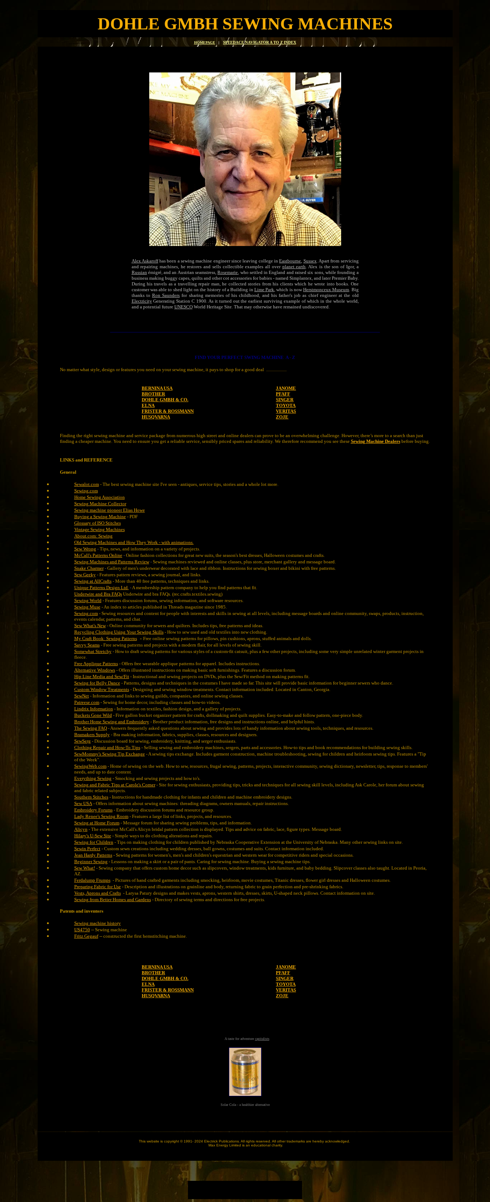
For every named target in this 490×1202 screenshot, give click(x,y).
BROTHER (153, 394)
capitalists (262, 1039)
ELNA (148, 405)
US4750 (82, 929)
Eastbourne (290, 261)
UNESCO (183, 306)
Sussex (310, 261)
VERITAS (286, 411)
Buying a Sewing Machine (100, 516)
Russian (139, 272)
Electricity (142, 301)
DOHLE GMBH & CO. (165, 399)
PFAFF (283, 394)
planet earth (294, 266)
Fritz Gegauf (86, 936)
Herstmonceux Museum (326, 289)
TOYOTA (286, 405)
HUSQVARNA (156, 417)
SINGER (284, 399)
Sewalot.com (86, 484)
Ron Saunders (166, 295)
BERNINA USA (157, 388)
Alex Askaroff (145, 261)
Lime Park (264, 289)
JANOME (286, 388)
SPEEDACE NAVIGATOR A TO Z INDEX (259, 42)
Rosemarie (227, 272)
